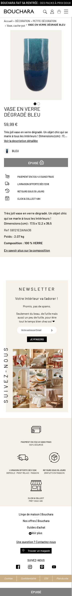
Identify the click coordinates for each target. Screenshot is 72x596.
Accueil (8, 21)
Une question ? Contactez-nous (36, 542)
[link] (52, 12)
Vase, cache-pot (16, 25)
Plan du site (62, 578)
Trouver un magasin (38, 550)
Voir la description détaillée (21, 141)
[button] (34, 103)
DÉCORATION (22, 21)
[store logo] (19, 11)
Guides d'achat (36, 527)
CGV (46, 578)
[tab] (36, 250)
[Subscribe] (52, 330)
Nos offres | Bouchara (36, 521)
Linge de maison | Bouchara (36, 514)
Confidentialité (28, 578)
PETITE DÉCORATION (44, 21)
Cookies (8, 578)
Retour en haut (65, 585)
